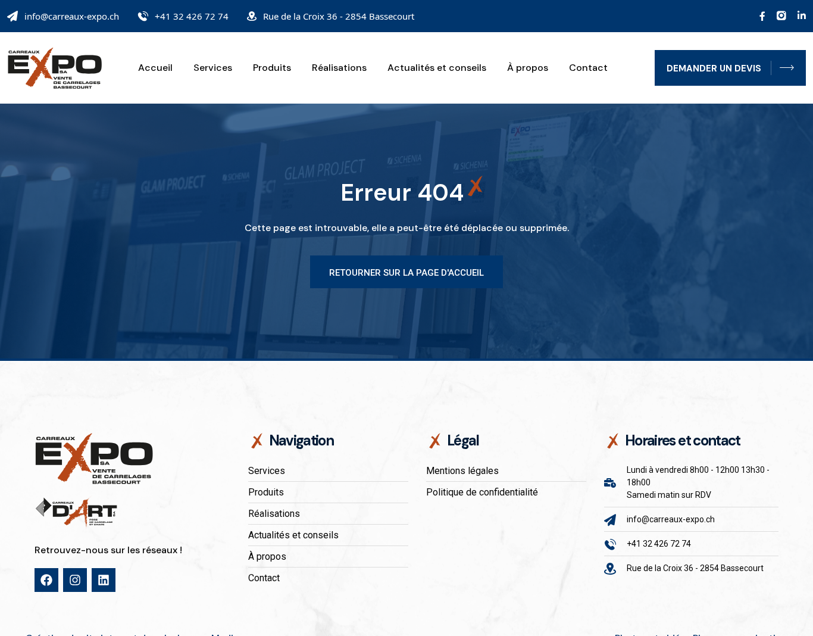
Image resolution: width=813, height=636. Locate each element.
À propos (527, 68)
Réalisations (339, 68)
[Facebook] (46, 580)
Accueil (155, 68)
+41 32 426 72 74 (192, 16)
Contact (588, 68)
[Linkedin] (103, 580)
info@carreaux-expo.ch (71, 16)
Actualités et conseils (436, 68)
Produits (272, 68)
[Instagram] (75, 580)
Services (212, 68)
